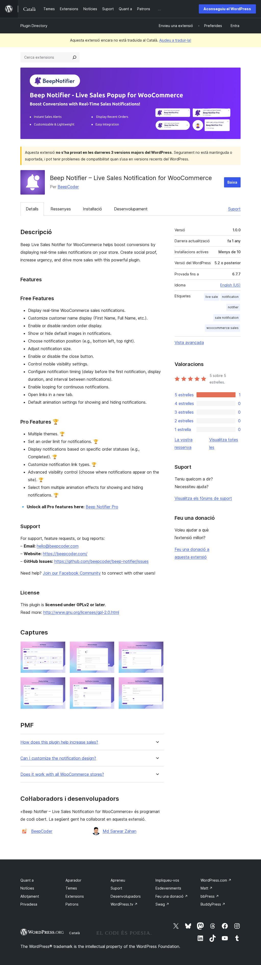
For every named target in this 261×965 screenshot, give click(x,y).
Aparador (73, 880)
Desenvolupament (131, 208)
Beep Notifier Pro (102, 506)
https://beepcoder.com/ (65, 553)
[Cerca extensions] (74, 57)
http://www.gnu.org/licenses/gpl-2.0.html (81, 612)
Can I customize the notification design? (58, 758)
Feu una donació (171, 896)
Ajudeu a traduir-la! (175, 40)
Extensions (75, 896)
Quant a (27, 880)
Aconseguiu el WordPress (227, 9)
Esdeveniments (168, 888)
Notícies (27, 888)
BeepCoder (68, 186)
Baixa (232, 182)
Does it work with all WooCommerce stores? (62, 774)
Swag (162, 904)
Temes (71, 888)
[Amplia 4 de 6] (58, 684)
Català (74, 933)
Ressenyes (60, 208)
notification (230, 297)
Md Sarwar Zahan (119, 831)
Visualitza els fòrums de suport (203, 498)
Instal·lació (92, 208)
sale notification (227, 318)
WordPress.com (216, 880)
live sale (211, 297)
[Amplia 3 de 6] (156, 648)
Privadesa (28, 904)
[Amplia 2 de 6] (107, 648)
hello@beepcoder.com (58, 546)
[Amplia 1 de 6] (58, 648)
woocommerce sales (222, 328)
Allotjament (29, 896)
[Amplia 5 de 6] (107, 684)
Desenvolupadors (126, 896)
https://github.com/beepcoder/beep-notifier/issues (101, 561)
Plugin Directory (33, 25)
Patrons (72, 904)
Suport (234, 208)
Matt (207, 888)
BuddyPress (213, 904)
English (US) (230, 285)
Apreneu (118, 880)
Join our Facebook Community (72, 573)
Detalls (32, 208)
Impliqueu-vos (167, 880)
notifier (233, 307)
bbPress (210, 896)
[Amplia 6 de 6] (156, 684)
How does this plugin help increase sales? (59, 742)
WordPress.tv (124, 904)
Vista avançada (189, 342)
